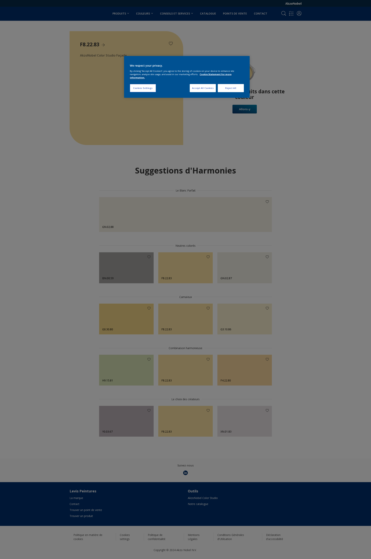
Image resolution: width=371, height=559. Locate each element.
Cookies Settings (143, 88)
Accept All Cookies (203, 88)
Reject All (230, 88)
